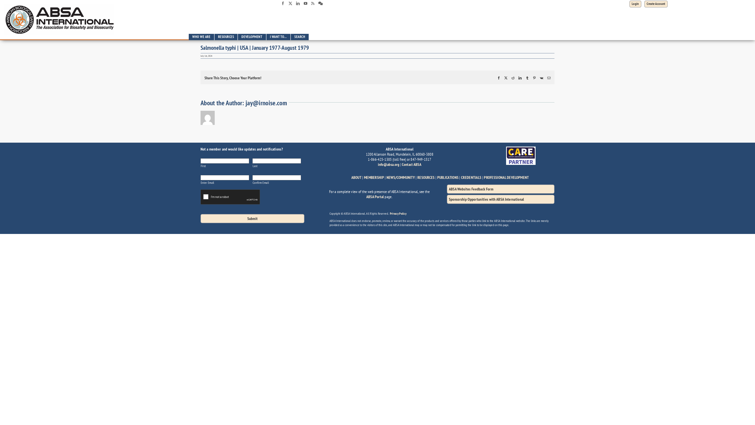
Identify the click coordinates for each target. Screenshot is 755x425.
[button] (656, 4)
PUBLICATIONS (448, 177)
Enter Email (207, 182)
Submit (252, 218)
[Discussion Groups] (320, 3)
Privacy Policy (398, 213)
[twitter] (290, 3)
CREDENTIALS (471, 177)
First (203, 166)
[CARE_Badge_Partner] (521, 148)
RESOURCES (426, 177)
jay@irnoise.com (266, 103)
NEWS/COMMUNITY (401, 177)
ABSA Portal (375, 196)
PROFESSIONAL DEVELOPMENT (506, 177)
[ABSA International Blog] (312, 3)
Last (255, 166)
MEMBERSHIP (374, 177)
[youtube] (305, 3)
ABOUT (356, 177)
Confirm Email (261, 182)
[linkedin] (298, 3)
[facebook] (283, 3)
